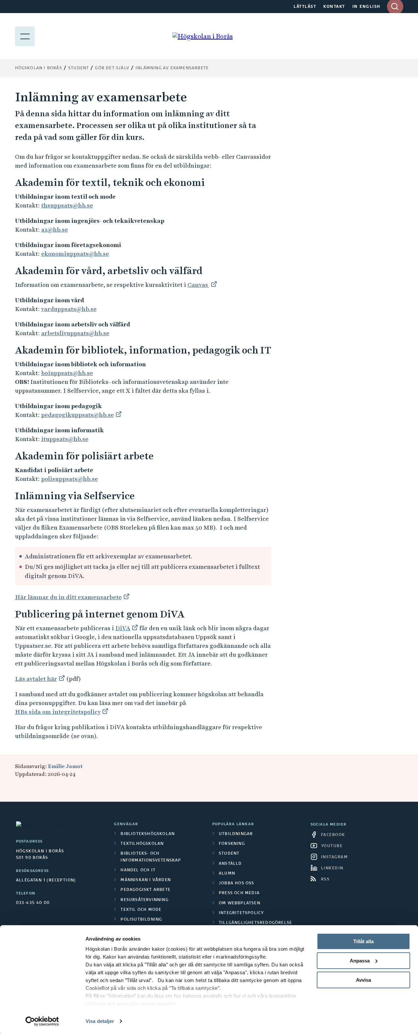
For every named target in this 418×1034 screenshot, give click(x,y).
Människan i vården (146, 880)
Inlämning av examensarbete (172, 68)
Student (78, 68)
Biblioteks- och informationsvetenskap (151, 856)
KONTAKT (334, 7)
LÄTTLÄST (305, 7)
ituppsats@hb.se (64, 438)
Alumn (227, 873)
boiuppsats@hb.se (67, 372)
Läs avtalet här (36, 678)
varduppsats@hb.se (69, 308)
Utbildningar (236, 834)
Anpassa (360, 960)
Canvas (198, 284)
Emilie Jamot (65, 766)
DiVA (122, 628)
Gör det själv (112, 68)
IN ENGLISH (366, 7)
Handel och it (138, 870)
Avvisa (363, 980)
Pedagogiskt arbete (145, 890)
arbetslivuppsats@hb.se (75, 333)
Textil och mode (141, 910)
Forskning (232, 844)
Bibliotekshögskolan (148, 834)
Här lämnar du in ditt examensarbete (68, 597)
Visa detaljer (100, 1021)
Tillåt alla (363, 941)
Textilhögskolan (142, 844)
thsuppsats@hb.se (67, 205)
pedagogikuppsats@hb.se (77, 414)
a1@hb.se (54, 229)
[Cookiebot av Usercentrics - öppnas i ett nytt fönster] (42, 1021)
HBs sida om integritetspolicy (58, 711)
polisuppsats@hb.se (69, 478)
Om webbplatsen (239, 903)
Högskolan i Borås (38, 68)
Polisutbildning (141, 919)
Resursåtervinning (144, 900)
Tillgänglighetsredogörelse (255, 923)
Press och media (239, 893)
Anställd (230, 864)
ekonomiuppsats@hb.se (75, 253)
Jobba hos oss (236, 883)
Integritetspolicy (241, 913)
